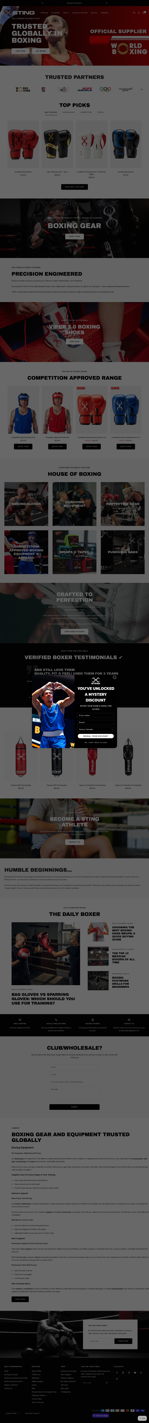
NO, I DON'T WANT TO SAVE (96, 742)
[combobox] (95, 729)
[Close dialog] (114, 677)
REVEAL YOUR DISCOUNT (95, 736)
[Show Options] (112, 729)
